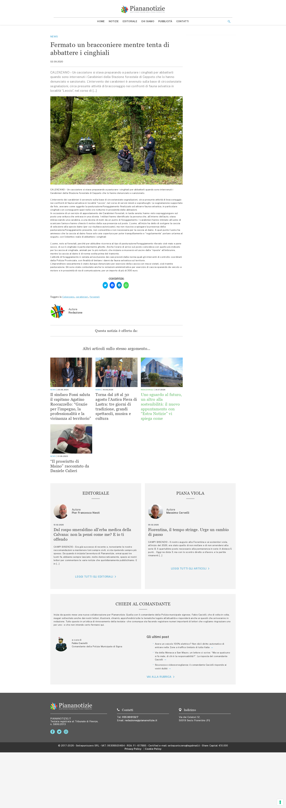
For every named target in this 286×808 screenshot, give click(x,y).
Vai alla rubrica (159, 676)
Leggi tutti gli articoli (188, 568)
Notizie (114, 21)
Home (101, 21)
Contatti (182, 21)
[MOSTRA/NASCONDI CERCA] (229, 21)
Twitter (60, 732)
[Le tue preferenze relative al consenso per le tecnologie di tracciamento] (280, 802)
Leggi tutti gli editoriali (94, 576)
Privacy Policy (133, 748)
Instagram (67, 732)
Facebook (53, 732)
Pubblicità (165, 21)
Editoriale (130, 21)
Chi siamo (147, 21)
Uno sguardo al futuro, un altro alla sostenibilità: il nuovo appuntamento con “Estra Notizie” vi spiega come (161, 406)
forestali (95, 296)
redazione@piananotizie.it (141, 720)
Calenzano (68, 296)
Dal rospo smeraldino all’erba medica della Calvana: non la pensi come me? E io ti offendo (92, 534)
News (54, 36)
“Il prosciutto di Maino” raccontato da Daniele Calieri (69, 466)
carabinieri (82, 296)
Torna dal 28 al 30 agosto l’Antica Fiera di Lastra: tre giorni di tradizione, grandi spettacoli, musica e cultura (116, 406)
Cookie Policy (153, 748)
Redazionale (147, 390)
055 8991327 (130, 717)
